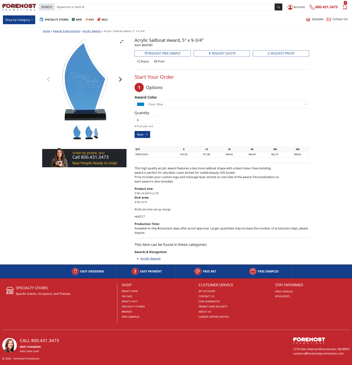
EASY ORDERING (92, 271)
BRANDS (127, 311)
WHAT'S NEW (130, 291)
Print (161, 61)
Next (140, 134)
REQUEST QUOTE (223, 53)
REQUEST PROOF (282, 53)
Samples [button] (318, 19)
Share (144, 61)
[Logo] (19, 6)
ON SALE (127, 296)
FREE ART (209, 271)
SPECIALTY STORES (133, 306)
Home (46, 31)
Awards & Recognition (66, 31)
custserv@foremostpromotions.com (318, 353)
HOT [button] (91, 19)
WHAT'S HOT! (130, 301)
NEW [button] (79, 19)
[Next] (120, 79)
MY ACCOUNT (207, 291)
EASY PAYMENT (151, 271)
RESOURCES (282, 296)
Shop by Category (18, 20)
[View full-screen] (122, 41)
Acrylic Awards (92, 31)
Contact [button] (340, 19)
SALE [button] (104, 19)
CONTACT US (206, 296)
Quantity (142, 113)
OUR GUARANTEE (209, 301)
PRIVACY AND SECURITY (213, 306)
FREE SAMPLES (268, 271)
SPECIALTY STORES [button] (57, 19)
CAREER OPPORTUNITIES (214, 316)
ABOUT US (205, 311)
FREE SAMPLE (164, 53)
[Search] (278, 6)
